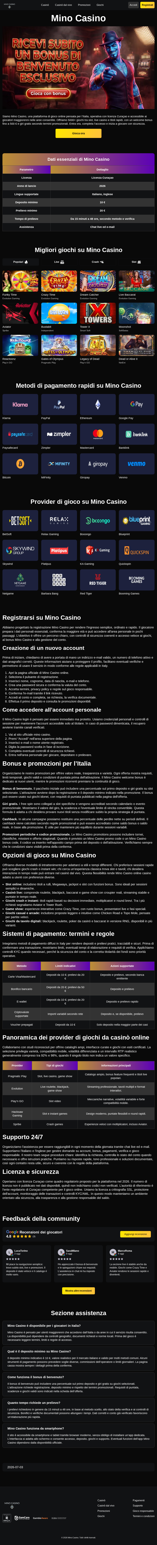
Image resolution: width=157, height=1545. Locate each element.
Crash (95, 262)
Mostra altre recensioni (78, 1290)
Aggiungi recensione (135, 1234)
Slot (134, 262)
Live (56, 262)
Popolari (18, 262)
